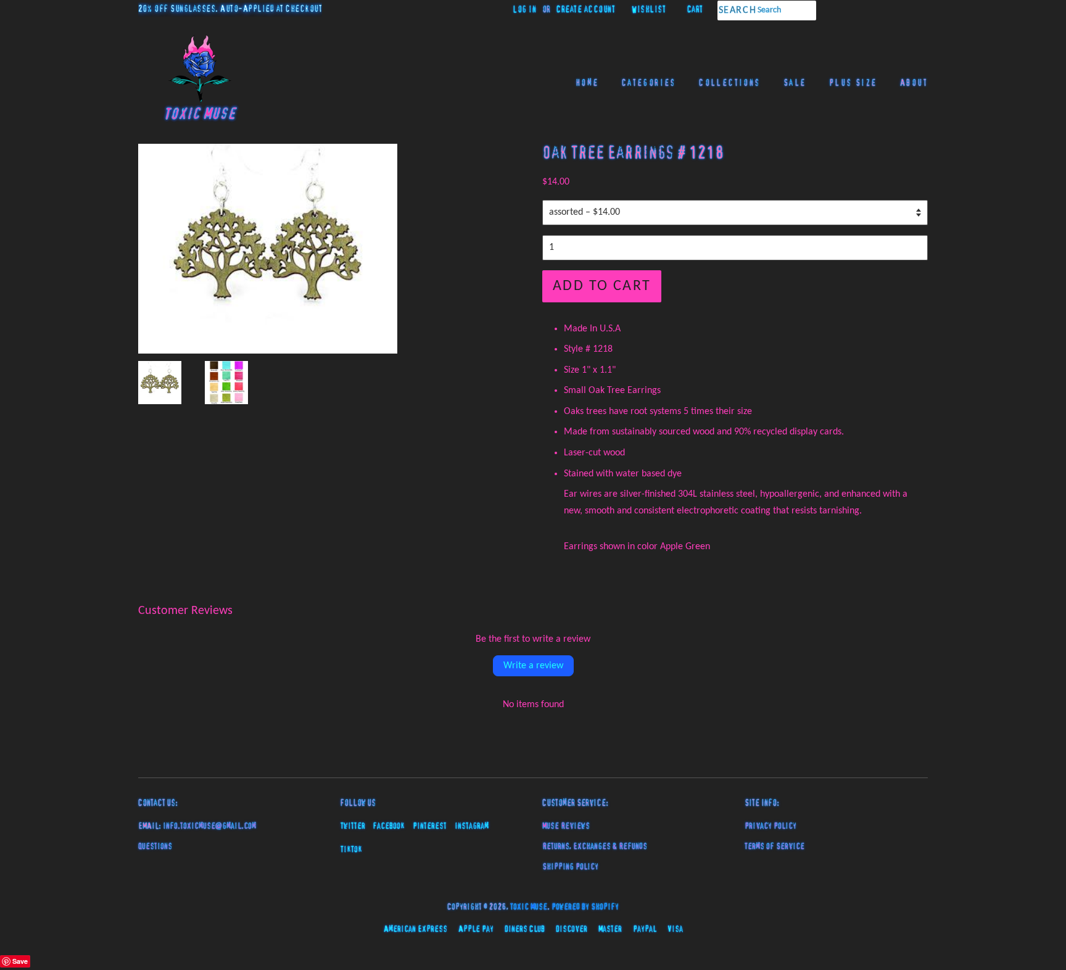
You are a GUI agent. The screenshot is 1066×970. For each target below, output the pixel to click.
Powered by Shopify (585, 907)
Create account (585, 10)
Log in (524, 10)
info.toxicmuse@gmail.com (209, 826)
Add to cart (602, 286)
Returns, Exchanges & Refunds (594, 846)
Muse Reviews (566, 826)
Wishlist (649, 10)
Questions (155, 846)
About (914, 83)
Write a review (533, 666)
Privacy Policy (770, 826)
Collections (729, 83)
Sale (794, 83)
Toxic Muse (528, 907)
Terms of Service (774, 846)
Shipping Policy (570, 867)
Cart (695, 10)
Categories (649, 83)
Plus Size (853, 83)
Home (587, 83)
